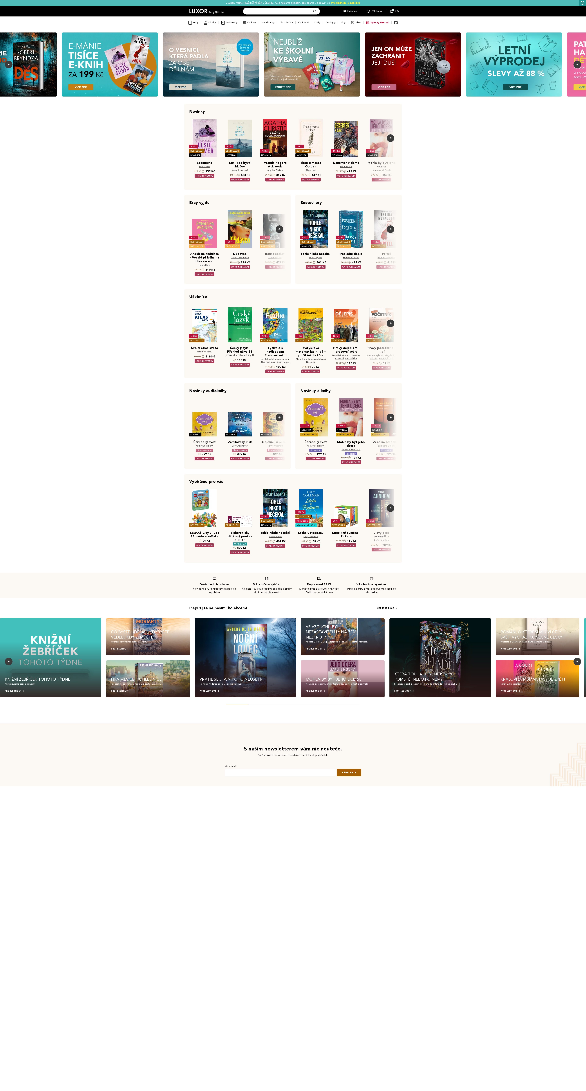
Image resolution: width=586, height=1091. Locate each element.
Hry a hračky (268, 22)
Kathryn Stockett (204, 446)
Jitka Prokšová (268, 362)
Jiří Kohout (266, 359)
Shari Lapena (315, 257)
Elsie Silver (204, 166)
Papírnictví (303, 22)
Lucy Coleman (311, 536)
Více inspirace (385, 608)
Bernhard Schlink (386, 446)
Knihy (195, 22)
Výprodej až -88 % (306, 525)
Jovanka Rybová (375, 355)
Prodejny (330, 22)
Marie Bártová (386, 358)
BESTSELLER (196, 151)
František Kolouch (341, 355)
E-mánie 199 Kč (309, 434)
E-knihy (212, 22)
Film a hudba (286, 22)
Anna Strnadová (240, 170)
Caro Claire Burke (240, 257)
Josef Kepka (283, 362)
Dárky (317, 22)
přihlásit (349, 772)
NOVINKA (195, 155)
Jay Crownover (240, 446)
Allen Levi (311, 170)
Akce (358, 22)
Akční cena (302, 521)
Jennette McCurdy (381, 170)
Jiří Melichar (231, 355)
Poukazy (251, 22)
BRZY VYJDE (196, 246)
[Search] (314, 11)
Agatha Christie (275, 170)
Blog (343, 22)
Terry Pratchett (275, 446)
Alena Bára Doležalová (307, 359)
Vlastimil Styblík (246, 355)
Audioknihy (231, 22)
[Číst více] (110, 64)
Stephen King (275, 257)
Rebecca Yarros (351, 257)
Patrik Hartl (204, 265)
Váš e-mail (230, 766)
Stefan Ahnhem (381, 540)
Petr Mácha (351, 358)
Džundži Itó (346, 166)
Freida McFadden (386, 257)
